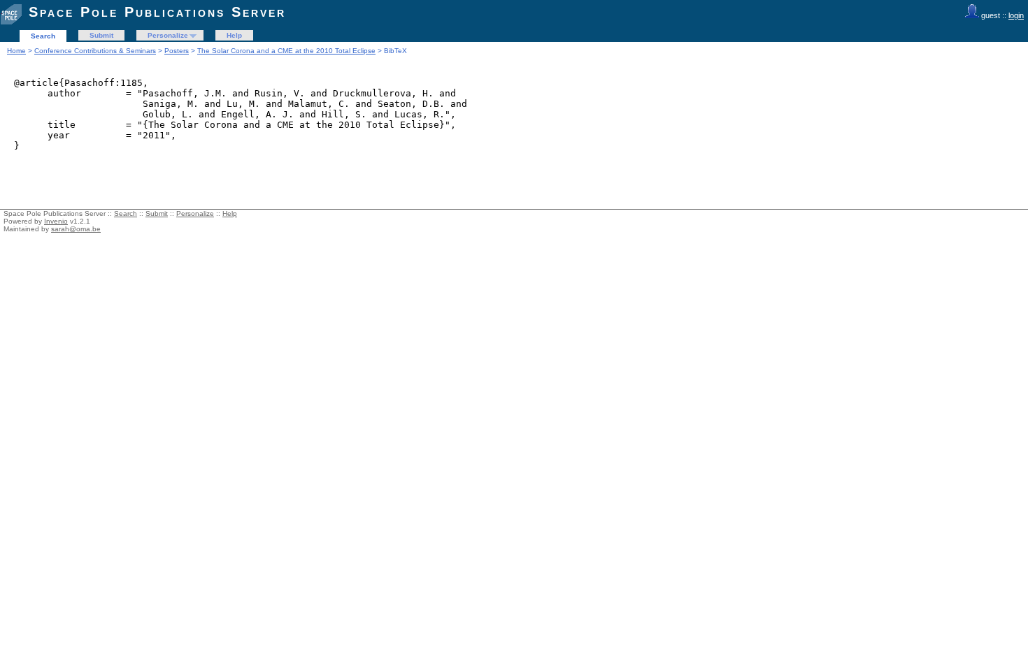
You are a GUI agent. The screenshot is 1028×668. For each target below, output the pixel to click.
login (1016, 15)
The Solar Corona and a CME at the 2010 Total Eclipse (286, 51)
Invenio (56, 221)
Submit (101, 35)
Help (234, 35)
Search (43, 36)
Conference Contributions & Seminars (95, 51)
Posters (176, 51)
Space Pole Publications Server (157, 12)
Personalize (168, 35)
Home (16, 51)
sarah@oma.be (76, 229)
